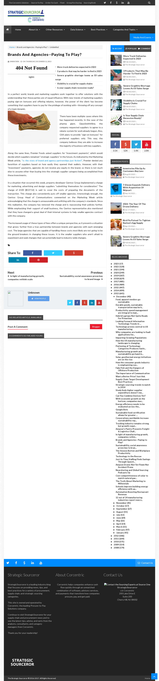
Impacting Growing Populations (131, 337)
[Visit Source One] (73, 253)
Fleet (62, 3)
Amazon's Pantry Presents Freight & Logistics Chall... (132, 430)
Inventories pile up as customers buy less (134, 169)
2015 (116, 287)
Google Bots (122, 409)
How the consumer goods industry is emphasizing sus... (133, 363)
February (121, 529)
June (118, 518)
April (119, 524)
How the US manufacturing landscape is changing (129, 341)
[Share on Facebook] (32, 253)
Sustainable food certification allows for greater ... (130, 413)
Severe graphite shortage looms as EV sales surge (136, 87)
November (121, 503)
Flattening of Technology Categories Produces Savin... (131, 347)
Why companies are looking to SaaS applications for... (133, 333)
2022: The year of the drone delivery (134, 205)
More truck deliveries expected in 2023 (76, 67)
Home (12, 47)
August (120, 512)
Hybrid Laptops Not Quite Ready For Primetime (132, 317)
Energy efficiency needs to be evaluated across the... (130, 405)
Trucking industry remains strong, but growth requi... (132, 424)
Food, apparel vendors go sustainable (128, 300)
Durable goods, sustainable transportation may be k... (129, 306)
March (119, 527)
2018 (116, 278)
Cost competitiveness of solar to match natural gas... (132, 476)
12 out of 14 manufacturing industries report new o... (129, 498)
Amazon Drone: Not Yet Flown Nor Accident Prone (132, 465)
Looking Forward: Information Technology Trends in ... (130, 322)
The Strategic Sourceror (17, 678)
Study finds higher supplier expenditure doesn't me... (129, 391)
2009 (116, 544)
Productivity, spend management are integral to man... (132, 311)
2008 (116, 547)
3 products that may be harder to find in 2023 (79, 71)
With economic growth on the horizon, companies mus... (130, 399)
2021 (116, 269)
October (120, 506)
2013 (116, 293)
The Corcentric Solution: (19, 3)
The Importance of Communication (133, 373)
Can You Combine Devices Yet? (131, 396)
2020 (116, 272)
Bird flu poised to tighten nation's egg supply (136, 221)
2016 (116, 284)
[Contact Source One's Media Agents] (127, 584)
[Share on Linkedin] (18, 260)
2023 (116, 263)
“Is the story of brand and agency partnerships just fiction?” (52, 160)
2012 (116, 536)
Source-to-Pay (37, 3)
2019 (116, 275)
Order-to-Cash (51, 3)
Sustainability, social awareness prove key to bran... (131, 446)
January (120, 532)
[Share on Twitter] (53, 253)
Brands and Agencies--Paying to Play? (45, 54)
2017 (116, 281)
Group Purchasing (74, 3)
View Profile (40, 298)
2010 (116, 541)
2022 (116, 266)
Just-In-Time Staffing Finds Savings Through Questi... (133, 460)
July (118, 515)
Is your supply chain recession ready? (75, 88)
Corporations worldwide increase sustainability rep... (132, 419)
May (118, 520)
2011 (116, 538)
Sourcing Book (90, 3)
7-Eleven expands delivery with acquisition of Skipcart (136, 187)
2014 (116, 290)
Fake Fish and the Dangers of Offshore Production (130, 369)
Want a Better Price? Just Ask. (130, 376)
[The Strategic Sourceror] (26, 15)
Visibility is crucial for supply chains (75, 83)
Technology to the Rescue (128, 456)
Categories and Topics (124, 29)
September (122, 509)
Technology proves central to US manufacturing (132, 327)
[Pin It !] (38, 260)
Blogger (96, 326)
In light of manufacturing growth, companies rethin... (132, 435)
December (121, 296)
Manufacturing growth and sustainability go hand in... (129, 352)
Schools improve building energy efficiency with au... (132, 487)
